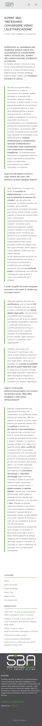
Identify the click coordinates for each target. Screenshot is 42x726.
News (6, 581)
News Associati (10, 585)
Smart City (8, 592)
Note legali (19, 720)
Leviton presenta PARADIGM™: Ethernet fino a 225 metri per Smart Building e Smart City (19, 642)
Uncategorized (30, 34)
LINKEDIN (13, 706)
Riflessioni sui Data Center (15, 635)
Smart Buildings (17, 34)
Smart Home (9, 596)
